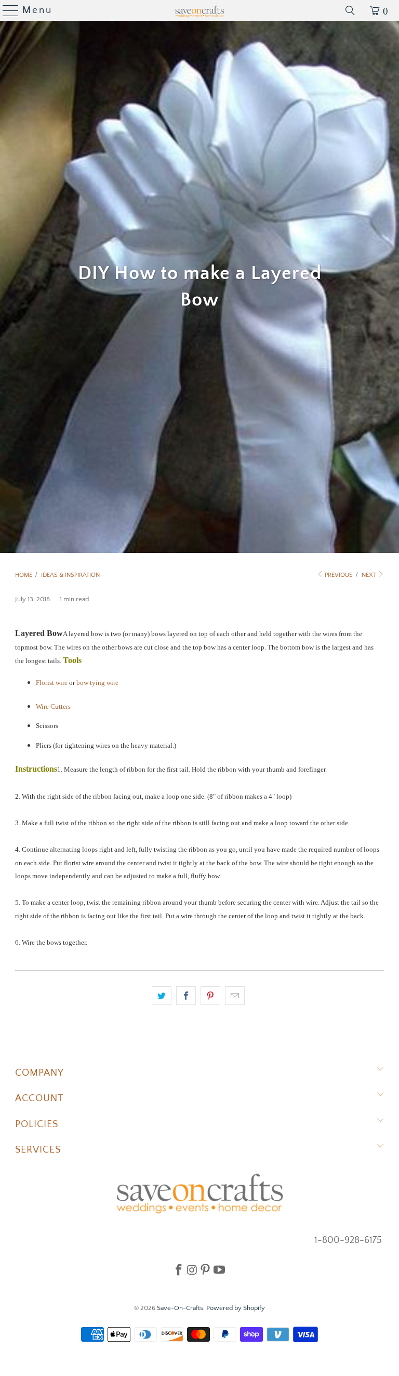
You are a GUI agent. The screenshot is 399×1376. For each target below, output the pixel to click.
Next (370, 575)
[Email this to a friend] (235, 995)
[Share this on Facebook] (186, 995)
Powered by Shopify (235, 1308)
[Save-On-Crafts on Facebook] (178, 1269)
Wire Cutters (53, 706)
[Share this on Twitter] (161, 995)
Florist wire (52, 682)
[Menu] (6, 10)
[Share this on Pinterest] (210, 995)
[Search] (350, 10)
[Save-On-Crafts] (199, 10)
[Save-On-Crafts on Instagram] (192, 1269)
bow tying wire (97, 682)
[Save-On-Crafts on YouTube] (219, 1269)
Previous (338, 575)
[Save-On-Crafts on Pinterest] (205, 1269)
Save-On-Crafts (180, 1308)
